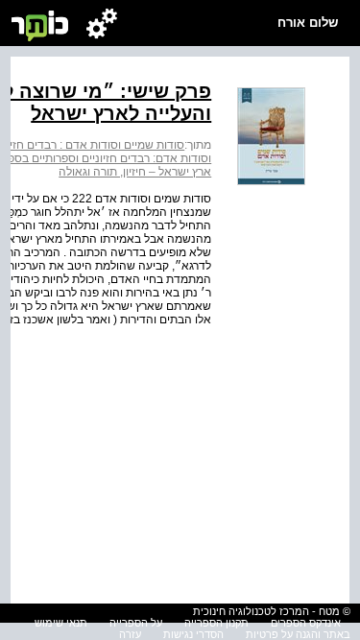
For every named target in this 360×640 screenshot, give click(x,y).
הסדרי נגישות (193, 634)
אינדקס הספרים (306, 622)
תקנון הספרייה (216, 622)
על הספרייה (135, 622)
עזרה (130, 634)
